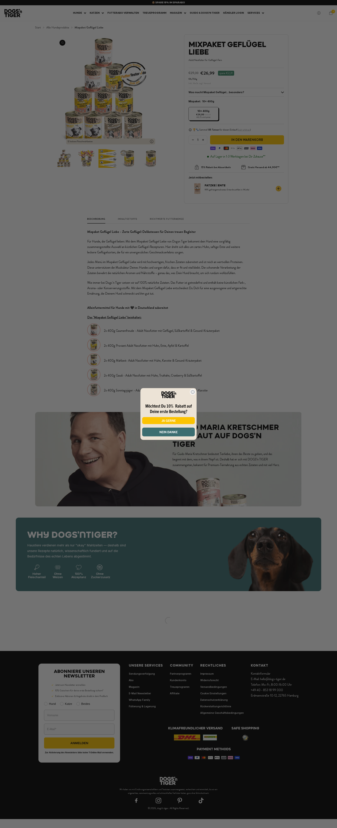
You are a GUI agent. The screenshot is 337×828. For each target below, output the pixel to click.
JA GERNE (168, 420)
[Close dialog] (192, 392)
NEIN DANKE (168, 432)
